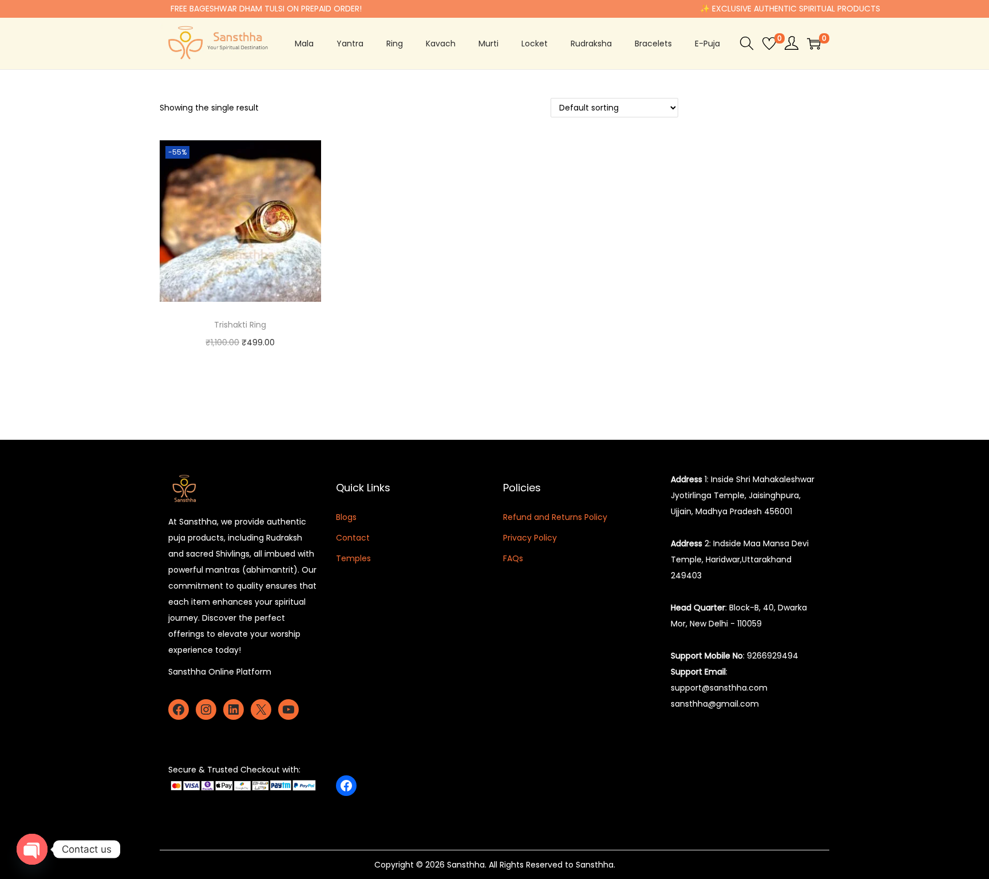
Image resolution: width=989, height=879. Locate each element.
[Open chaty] (32, 849)
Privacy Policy (530, 537)
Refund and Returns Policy (555, 517)
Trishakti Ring (240, 324)
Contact (353, 537)
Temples (353, 558)
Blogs (346, 517)
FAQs (513, 558)
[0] (769, 43)
